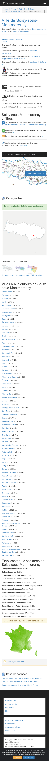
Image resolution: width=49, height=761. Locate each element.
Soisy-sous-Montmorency (12, 39)
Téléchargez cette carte (15, 661)
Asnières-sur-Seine (9, 448)
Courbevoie (6, 517)
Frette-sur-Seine (8, 452)
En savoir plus (28, 757)
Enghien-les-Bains (8, 309)
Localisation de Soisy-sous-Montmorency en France (24, 620)
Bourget (5, 526)
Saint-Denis (6, 411)
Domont (5, 363)
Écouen (5, 401)
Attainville (5, 442)
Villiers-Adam (7, 479)
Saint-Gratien (7, 305)
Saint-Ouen (6, 462)
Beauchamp (6, 435)
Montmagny (6, 326)
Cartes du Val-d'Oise (12, 11)
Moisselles (6, 404)
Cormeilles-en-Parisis (10, 414)
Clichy (4, 465)
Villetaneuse (6, 350)
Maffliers (5, 496)
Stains (4, 387)
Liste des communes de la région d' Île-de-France (20, 682)
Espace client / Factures (14, 720)
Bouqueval (6, 493)
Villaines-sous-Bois (9, 513)
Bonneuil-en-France (9, 482)
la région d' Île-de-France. (20, 31)
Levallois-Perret (7, 500)
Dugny (4, 459)
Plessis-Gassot (7, 476)
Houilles (5, 529)
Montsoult (5, 455)
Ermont (4, 319)
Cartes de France (9, 9)
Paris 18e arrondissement (11, 523)
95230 (4, 41)
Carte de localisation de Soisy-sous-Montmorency (24, 206)
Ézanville (5, 380)
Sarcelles (5, 367)
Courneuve (6, 503)
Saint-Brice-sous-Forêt (10, 339)
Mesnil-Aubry (7, 489)
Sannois (5, 329)
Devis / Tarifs (10, 730)
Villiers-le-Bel (7, 394)
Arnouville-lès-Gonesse (10, 445)
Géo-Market (9, 707)
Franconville (6, 356)
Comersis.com (10, 701)
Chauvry (5, 418)
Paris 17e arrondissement (11, 550)
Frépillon (5, 486)
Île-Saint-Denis (7, 373)
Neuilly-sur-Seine (8, 532)
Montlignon (6, 315)
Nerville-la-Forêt (8, 536)
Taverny (5, 390)
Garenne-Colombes (9, 472)
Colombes (5, 428)
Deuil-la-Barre (7, 312)
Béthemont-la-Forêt (9, 425)
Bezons (5, 469)
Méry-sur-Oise (7, 555)
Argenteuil (5, 360)
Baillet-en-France (8, 431)
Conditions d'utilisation (13, 727)
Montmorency (7, 292)
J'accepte (17, 757)
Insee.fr (22, 145)
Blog (7, 711)
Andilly (4, 302)
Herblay (5, 510)
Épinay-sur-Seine (8, 322)
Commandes (10, 723)
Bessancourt (6, 438)
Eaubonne (6, 295)
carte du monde (11, 704)
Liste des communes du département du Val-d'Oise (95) (22, 678)
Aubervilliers (6, 506)
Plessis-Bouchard (8, 346)
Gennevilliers (7, 384)
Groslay (5, 336)
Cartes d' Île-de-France (27, 9)
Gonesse (5, 520)
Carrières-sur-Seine (9, 552)
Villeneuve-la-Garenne (10, 377)
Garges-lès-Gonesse (9, 397)
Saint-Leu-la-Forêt (8, 353)
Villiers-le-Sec (7, 539)
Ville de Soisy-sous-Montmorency (20, 22)
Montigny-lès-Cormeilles (11, 407)
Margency (5, 298)
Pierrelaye (5, 543)
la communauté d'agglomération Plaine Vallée (21, 57)
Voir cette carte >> (35, 173)
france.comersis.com (14, 2)
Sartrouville (6, 546)
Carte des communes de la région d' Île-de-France (20, 685)
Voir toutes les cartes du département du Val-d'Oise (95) (22, 275)
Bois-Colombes (7, 421)
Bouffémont (6, 370)
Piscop (4, 343)
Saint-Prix (5, 332)
